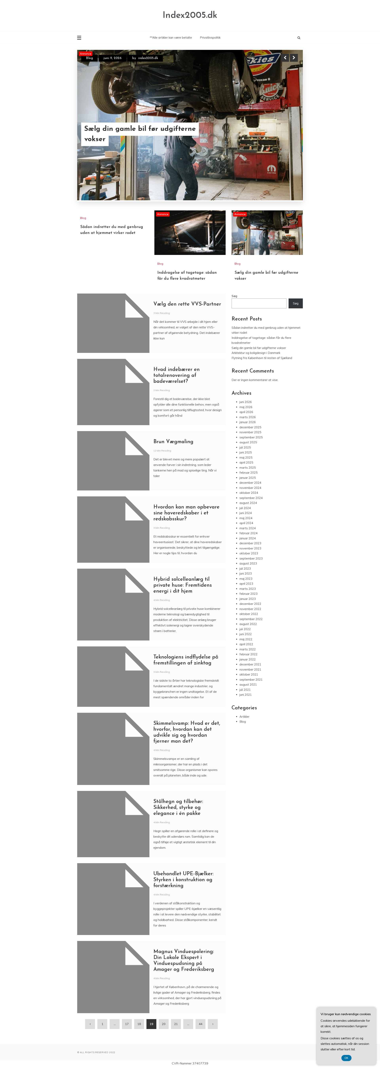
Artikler (244, 735)
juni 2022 (245, 653)
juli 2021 (245, 708)
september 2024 (251, 517)
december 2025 (250, 446)
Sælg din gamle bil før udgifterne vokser (259, 367)
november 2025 (250, 451)
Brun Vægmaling (173, 460)
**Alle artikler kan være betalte (171, 37)
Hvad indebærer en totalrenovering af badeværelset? (176, 394)
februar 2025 (248, 491)
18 (139, 1043)
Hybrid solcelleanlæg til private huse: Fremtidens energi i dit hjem (182, 604)
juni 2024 (245, 532)
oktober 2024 (248, 511)
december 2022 (250, 622)
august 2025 (248, 461)
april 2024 (246, 542)
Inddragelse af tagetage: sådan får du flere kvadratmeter (148, 134)
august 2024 (248, 522)
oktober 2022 (248, 633)
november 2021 (250, 688)
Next (294, 58)
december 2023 (250, 562)
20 (163, 1043)
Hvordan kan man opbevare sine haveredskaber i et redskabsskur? (186, 532)
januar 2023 (247, 618)
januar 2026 (247, 441)
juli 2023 (245, 587)
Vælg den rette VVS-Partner (187, 323)
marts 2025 (247, 486)
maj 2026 (245, 426)
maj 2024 (245, 537)
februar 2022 (248, 673)
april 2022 (246, 663)
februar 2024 (248, 552)
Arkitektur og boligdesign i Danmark (256, 371)
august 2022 (248, 643)
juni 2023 (245, 592)
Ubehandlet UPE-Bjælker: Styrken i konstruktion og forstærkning (183, 898)
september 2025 (251, 456)
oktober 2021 (248, 693)
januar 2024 (247, 557)
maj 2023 (245, 597)
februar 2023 (248, 612)
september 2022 (251, 638)
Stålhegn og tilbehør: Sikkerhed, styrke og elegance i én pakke (178, 826)
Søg (234, 315)
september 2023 (251, 577)
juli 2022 (245, 648)
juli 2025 (245, 466)
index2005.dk (150, 58)
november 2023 (250, 567)
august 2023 (248, 582)
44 (200, 1043)
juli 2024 (245, 527)
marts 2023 (247, 607)
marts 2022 (247, 668)
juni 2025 (245, 471)
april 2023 (246, 602)
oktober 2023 (248, 572)
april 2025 (246, 481)
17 (127, 1043)
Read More (286, 134)
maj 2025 (245, 476)
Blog (89, 58)
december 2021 (250, 683)
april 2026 (246, 431)
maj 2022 (245, 658)
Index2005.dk (190, 15)
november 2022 (250, 628)
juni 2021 (245, 713)
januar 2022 (247, 678)
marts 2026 (247, 436)
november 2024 (250, 506)
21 (176, 1043)
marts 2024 (247, 547)
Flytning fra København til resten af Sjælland (262, 377)
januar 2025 (247, 496)
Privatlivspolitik (210, 37)
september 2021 (251, 698)
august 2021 (248, 703)
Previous (285, 58)
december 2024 (250, 501)
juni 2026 (245, 421)
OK (346, 1058)
